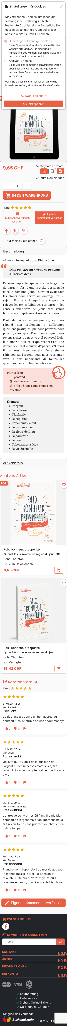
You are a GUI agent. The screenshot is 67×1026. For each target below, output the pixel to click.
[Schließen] (61, 6)
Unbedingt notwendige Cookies (30, 41)
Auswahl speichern (33, 95)
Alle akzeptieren (33, 104)
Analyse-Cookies (20, 60)
